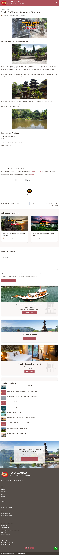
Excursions (3, 491)
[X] (28, 548)
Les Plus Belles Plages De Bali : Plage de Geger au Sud (12, 202)
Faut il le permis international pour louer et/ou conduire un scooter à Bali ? (22, 396)
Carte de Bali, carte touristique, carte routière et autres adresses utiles (22, 391)
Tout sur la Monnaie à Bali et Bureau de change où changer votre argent (22, 422)
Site (41, 273)
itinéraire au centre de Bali (35, 171)
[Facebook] (26, 548)
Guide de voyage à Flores (6, 511)
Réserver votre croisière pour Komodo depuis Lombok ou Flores (20, 385)
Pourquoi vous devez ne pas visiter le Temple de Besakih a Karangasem (45, 203)
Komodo (3, 496)
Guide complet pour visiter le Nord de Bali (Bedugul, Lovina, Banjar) (21, 417)
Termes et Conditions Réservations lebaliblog (10, 530)
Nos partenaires (4, 528)
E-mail (22, 273)
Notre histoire (4, 525)
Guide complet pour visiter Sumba (14, 412)
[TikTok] (33, 548)
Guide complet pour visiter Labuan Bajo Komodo (17, 433)
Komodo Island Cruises (5, 534)
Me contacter (4, 532)
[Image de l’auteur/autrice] (2, 15)
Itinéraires (3, 494)
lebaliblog (6, 15)
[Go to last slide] (3, 228)
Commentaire (5, 257)
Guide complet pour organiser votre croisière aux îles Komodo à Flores (22, 407)
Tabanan (7, 9)
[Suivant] (56, 228)
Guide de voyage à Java (5, 513)
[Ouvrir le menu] (56, 3)
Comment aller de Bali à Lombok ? (14, 401)
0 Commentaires (23, 15)
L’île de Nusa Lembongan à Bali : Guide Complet (17, 428)
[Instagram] (31, 548)
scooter (32, 174)
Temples (3, 9)
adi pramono (23, 553)
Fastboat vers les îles (5, 492)
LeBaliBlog (38, 238)
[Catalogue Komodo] (29, 294)
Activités (3, 489)
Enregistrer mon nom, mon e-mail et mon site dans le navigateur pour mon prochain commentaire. (21, 276)
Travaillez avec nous (5, 527)
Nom (3, 273)
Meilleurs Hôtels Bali (5, 498)
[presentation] (14, 223)
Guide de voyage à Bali (5, 510)
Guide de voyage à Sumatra (6, 517)
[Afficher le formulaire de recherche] (54, 2)
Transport (3, 501)
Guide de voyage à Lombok (6, 515)
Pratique (3, 499)
